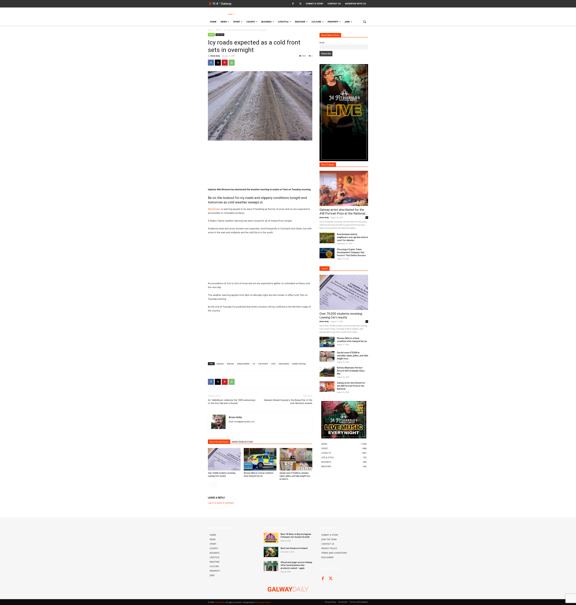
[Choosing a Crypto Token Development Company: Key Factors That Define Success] (327, 253)
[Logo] (232, 14)
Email (322, 42)
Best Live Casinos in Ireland (294, 548)
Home (210, 30)
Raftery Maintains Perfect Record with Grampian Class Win (351, 371)
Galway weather (243, 363)
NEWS (218, 30)
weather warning (299, 363)
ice (254, 363)
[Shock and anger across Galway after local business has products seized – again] (271, 566)
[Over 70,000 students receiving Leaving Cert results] (224, 459)
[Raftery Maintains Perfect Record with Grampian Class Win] (327, 371)
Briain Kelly (215, 56)
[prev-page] (210, 485)
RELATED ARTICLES (219, 442)
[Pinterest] (225, 63)
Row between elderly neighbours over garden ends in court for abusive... (352, 237)
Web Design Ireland (262, 602)
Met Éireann (214, 209)
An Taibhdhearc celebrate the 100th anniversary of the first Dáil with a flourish (231, 402)
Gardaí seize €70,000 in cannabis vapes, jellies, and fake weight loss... (352, 355)
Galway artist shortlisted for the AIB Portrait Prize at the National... (344, 211)
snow (273, 363)
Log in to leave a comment (221, 502)
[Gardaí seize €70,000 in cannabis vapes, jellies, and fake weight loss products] (296, 459)
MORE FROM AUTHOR (242, 442)
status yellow (284, 363)
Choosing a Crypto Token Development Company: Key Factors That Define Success (351, 252)
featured (230, 363)
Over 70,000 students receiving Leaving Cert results (341, 315)
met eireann (263, 363)
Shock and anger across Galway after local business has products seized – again (296, 565)
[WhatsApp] (232, 63)
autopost (220, 363)
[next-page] (214, 485)
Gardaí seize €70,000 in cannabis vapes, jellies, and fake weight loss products (295, 476)
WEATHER (219, 35)
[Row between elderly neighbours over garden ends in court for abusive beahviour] (327, 238)
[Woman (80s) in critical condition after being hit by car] (260, 459)
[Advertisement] (260, 165)
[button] (364, 21)
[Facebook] (293, 3)
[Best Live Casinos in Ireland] (271, 552)
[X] (300, 3)
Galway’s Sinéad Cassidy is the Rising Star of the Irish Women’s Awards (288, 402)
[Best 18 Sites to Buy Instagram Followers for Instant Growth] (271, 538)
